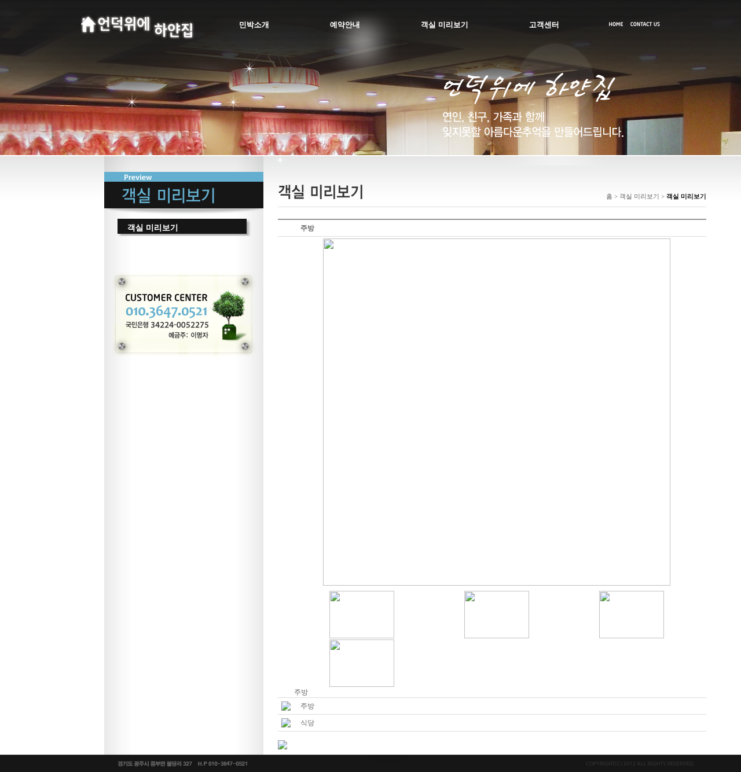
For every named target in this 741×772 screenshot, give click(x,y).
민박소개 (254, 24)
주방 (307, 706)
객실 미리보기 (444, 24)
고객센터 (544, 24)
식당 (307, 723)
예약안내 (345, 24)
